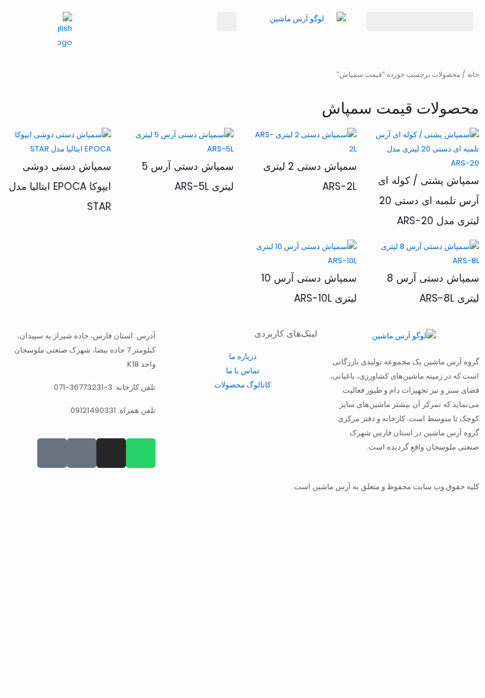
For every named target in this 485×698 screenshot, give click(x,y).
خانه (473, 74)
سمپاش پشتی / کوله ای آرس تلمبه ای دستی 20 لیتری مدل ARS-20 (428, 200)
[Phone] (52, 453)
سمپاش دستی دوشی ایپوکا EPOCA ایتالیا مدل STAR (60, 186)
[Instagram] (111, 453)
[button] (420, 21)
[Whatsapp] (141, 453)
